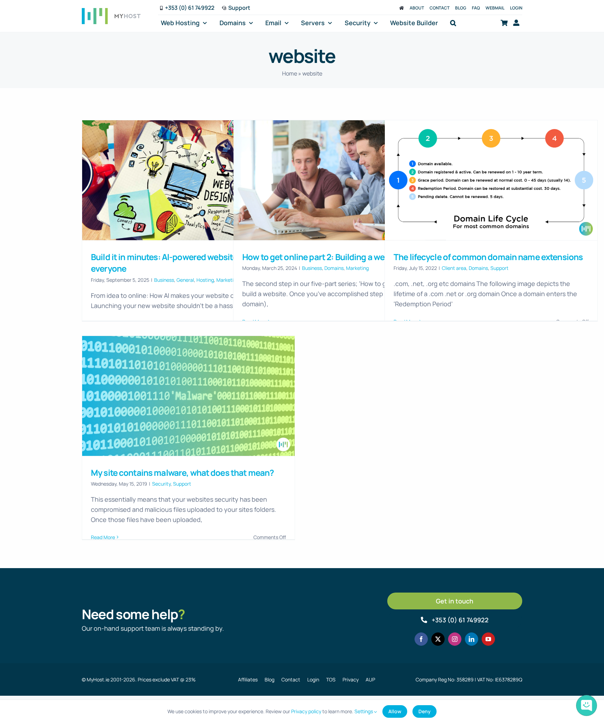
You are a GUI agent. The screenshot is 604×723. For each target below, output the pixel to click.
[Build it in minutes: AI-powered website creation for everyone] (188, 180)
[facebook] (421, 639)
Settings (364, 711)
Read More (103, 537)
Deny (424, 711)
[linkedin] (471, 639)
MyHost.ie (98, 679)
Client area (454, 268)
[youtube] (488, 639)
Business (164, 280)
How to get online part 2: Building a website (322, 257)
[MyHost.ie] (401, 8)
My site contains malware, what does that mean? (182, 472)
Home (289, 73)
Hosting (205, 280)
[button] (453, 23)
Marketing (357, 268)
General (185, 280)
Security (161, 483)
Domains (334, 268)
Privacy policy (306, 711)
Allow (394, 711)
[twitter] (438, 639)
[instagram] (454, 639)
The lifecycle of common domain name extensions (488, 257)
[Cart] (504, 23)
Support (499, 268)
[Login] (516, 23)
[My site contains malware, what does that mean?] (188, 396)
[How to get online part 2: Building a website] (339, 180)
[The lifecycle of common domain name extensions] (491, 180)
